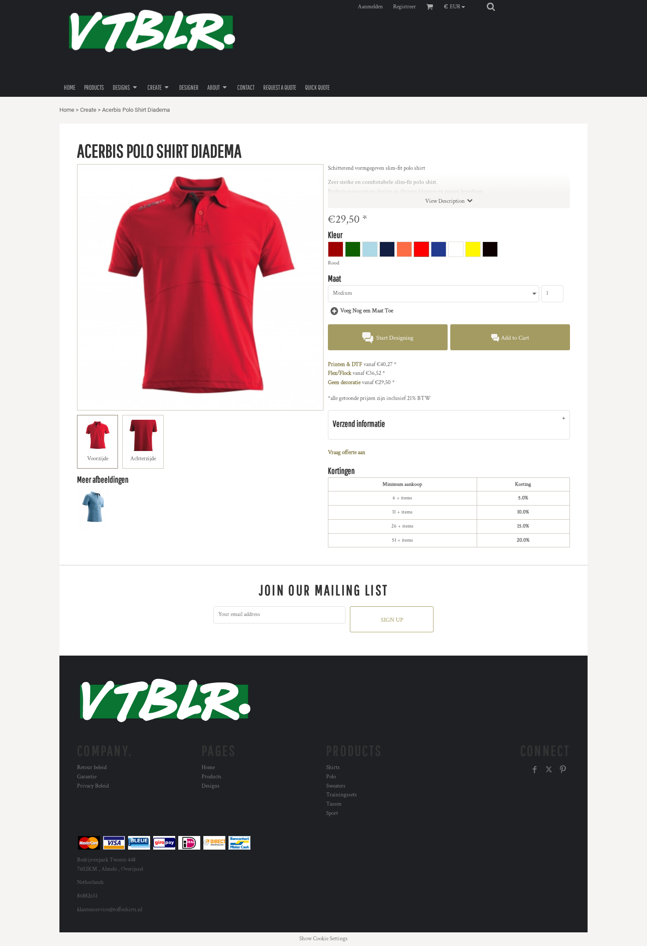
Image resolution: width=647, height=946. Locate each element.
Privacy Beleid (93, 786)
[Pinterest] (563, 769)
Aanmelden (370, 7)
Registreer (404, 7)
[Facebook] (535, 769)
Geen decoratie (344, 382)
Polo (331, 777)
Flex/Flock (339, 373)
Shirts (333, 767)
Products (211, 777)
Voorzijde (97, 458)
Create (88, 109)
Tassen (334, 804)
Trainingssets (341, 795)
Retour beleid (92, 767)
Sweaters (336, 786)
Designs (211, 786)
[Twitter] (549, 769)
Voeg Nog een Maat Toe (366, 311)
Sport (332, 813)
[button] (456, 7)
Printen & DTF (345, 364)
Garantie (86, 777)
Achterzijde (143, 458)
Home (66, 109)
